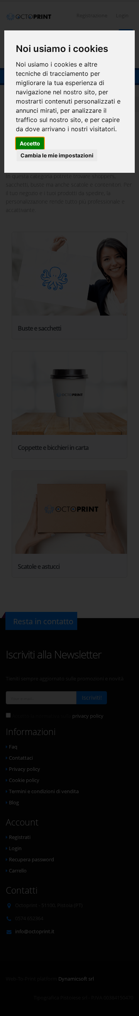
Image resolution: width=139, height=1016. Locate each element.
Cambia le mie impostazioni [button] (56, 155)
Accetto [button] (30, 143)
